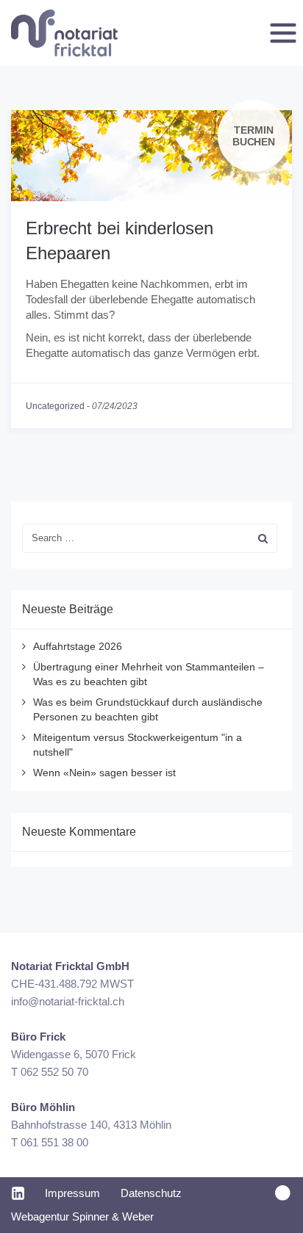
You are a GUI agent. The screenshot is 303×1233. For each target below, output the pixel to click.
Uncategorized (55, 406)
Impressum (72, 1193)
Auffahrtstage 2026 (77, 646)
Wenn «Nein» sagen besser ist (104, 772)
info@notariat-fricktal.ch (67, 1001)
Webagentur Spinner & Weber (82, 1216)
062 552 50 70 (54, 1072)
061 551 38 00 (54, 1142)
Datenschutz (151, 1193)
